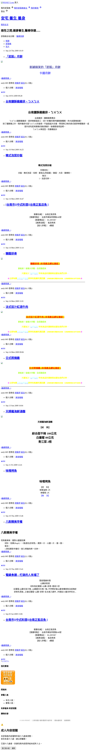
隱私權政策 (58, 720)
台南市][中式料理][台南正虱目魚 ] (27, 619)
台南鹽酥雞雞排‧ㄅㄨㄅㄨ (22, 101)
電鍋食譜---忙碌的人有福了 (22, 574)
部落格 (8, 44)
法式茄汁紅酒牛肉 (17, 306)
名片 (7, 47)
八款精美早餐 (14, 521)
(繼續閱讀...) (6, 78)
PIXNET (27, 720)
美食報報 (19, 88)
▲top (3, 92)
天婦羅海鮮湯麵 (15, 411)
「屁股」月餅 (14, 56)
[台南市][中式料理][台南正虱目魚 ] (27, 204)
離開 (13, 748)
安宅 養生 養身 (13, 18)
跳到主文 (4, 25)
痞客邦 (18, 83)
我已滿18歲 (6, 748)
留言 (23, 83)
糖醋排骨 (11, 253)
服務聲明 (67, 720)
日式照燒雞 (13, 357)
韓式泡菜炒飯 (14, 155)
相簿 (7, 41)
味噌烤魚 (11, 470)
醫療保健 (20, 36)
